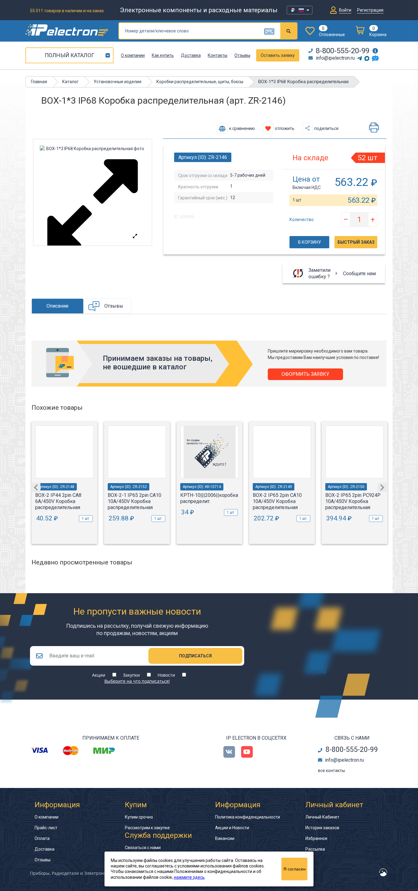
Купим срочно (139, 817)
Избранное (316, 838)
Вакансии (224, 838)
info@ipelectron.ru (335, 58)
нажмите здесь (189, 877)
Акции (98, 675)
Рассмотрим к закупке (147, 827)
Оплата (42, 838)
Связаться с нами (143, 847)
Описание (58, 306)
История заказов (322, 827)
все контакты (331, 770)
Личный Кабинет (322, 817)
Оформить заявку (305, 374)
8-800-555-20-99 (342, 50)
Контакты (217, 55)
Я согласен (294, 869)
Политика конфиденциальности (247, 817)
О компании (133, 55)
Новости (166, 675)
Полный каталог (69, 55)
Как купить (163, 55)
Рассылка (315, 849)
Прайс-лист (46, 827)
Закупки (131, 675)
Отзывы (242, 55)
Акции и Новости (232, 827)
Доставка (191, 55)
